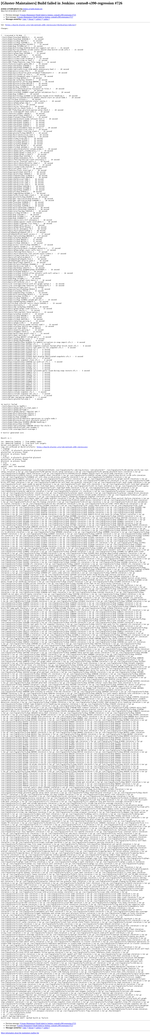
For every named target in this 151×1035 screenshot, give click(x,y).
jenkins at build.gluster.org (32, 9)
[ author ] (46, 19)
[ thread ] (31, 19)
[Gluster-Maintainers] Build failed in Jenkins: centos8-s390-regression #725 (48, 15)
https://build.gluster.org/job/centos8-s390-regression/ (62, 447)
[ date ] (24, 19)
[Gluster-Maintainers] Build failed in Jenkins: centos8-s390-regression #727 (45, 17)
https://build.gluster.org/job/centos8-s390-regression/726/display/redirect (41, 25)
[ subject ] (38, 19)
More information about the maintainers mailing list (20, 1033)
